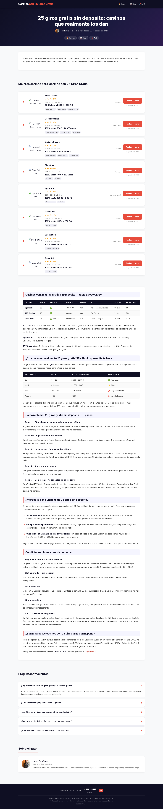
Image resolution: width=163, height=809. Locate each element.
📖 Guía (133, 4)
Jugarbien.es (91, 652)
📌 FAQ (142, 4)
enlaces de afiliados (76, 801)
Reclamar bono (132, 101)
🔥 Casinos (123, 4)
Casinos (35, 4)
